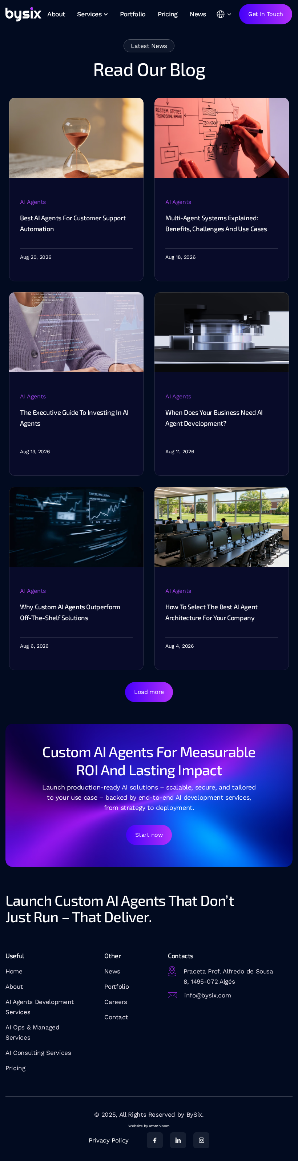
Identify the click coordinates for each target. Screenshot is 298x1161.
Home (14, 971)
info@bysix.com (207, 995)
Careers (115, 1001)
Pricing (15, 1068)
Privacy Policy (109, 1140)
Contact (116, 1017)
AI (9, 1052)
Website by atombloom (149, 1126)
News (112, 971)
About (14, 986)
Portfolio (116, 986)
